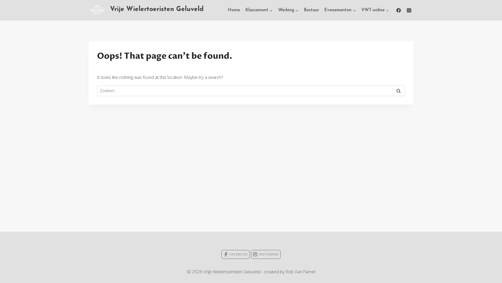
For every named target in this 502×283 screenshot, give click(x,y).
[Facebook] (398, 10)
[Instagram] (408, 10)
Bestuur (311, 10)
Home (234, 10)
